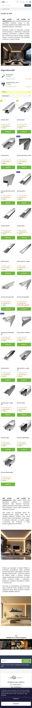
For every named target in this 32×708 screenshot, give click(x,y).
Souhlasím (16, 704)
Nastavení (16, 698)
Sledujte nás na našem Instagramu (16, 637)
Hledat (28, 5)
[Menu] (30, 2)
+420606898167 (17, 687)
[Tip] (8, 109)
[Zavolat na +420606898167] (21, 2)
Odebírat (26, 661)
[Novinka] (24, 145)
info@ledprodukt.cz (17, 684)
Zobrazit (8, 131)
